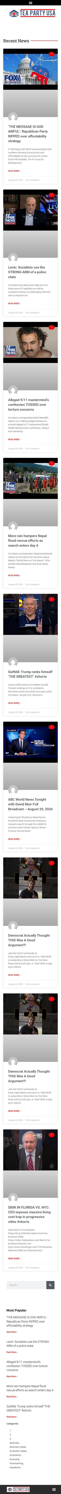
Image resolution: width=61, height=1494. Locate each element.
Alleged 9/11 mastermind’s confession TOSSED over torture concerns (28, 404)
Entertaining (16, 1463)
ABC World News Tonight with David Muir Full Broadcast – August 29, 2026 (30, 804)
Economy (15, 1459)
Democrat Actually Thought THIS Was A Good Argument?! (29, 940)
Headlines (15, 1467)
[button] (30, 2)
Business (15, 1442)
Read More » (14, 171)
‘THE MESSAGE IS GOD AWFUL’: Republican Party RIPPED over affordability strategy (27, 1321)
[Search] (50, 1285)
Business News (18, 1446)
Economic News (18, 1450)
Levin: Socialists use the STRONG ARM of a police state (27, 272)
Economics (15, 1455)
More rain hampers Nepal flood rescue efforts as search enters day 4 (27, 540)
